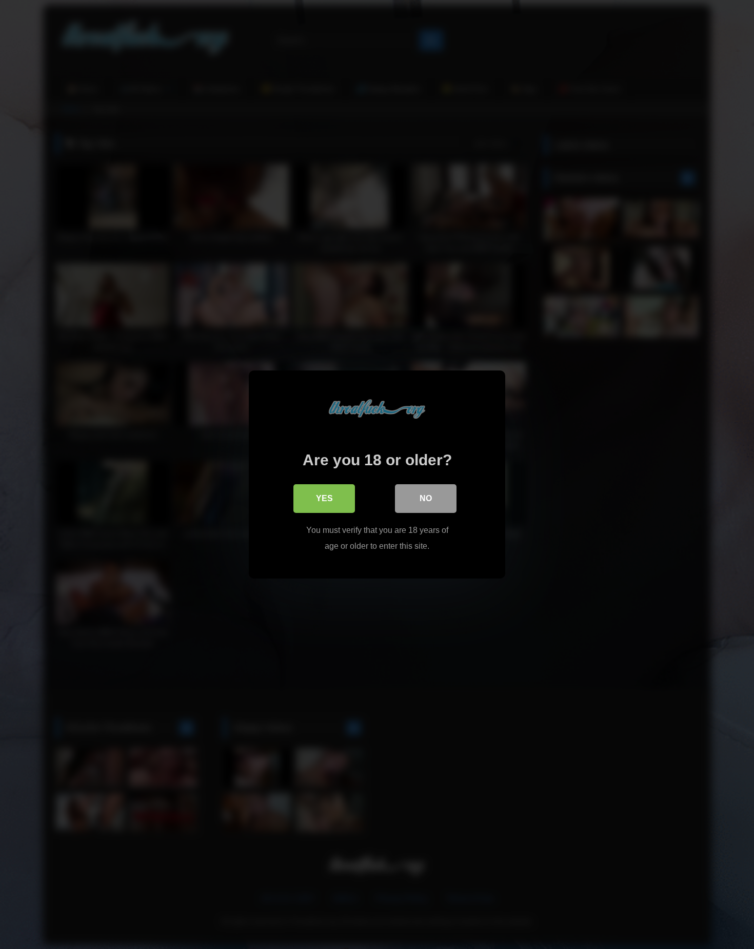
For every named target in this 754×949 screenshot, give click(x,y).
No (426, 498)
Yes (324, 498)
